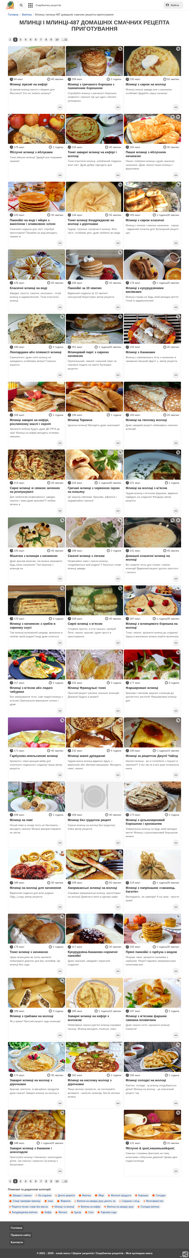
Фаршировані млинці (142, 687)
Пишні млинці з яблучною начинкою (146, 153)
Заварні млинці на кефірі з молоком (88, 1017)
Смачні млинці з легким (86, 555)
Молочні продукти (121, 1195)
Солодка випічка (150, 1207)
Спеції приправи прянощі (26, 1201)
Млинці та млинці (64, 1207)
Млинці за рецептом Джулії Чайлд (152, 755)
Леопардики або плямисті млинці (35, 352)
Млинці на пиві (21, 820)
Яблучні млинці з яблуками (31, 152)
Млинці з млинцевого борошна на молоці (152, 625)
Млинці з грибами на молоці (31, 1016)
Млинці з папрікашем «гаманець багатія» (150, 889)
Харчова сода (108, 1212)
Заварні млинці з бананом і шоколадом (31, 1150)
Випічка (86, 1195)
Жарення (66, 1201)
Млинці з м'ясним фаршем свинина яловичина (146, 1017)
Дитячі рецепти (66, 1195)
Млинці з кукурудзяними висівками (145, 289)
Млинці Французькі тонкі (87, 687)
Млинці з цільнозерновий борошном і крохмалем (145, 821)
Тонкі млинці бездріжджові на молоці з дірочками (91, 222)
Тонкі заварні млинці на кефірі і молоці (92, 153)
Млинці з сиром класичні (145, 220)
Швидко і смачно (22, 1195)
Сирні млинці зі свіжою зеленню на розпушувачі (35, 489)
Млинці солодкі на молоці (146, 1080)
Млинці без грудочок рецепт (89, 820)
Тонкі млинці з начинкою (29, 952)
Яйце (101, 1195)
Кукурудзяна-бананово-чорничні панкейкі (93, 953)
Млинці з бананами (140, 352)
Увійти (175, 5)
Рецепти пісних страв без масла (30, 1207)
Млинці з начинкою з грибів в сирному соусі (32, 625)
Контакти (17, 1242)
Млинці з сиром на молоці (146, 84)
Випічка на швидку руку (120, 1207)
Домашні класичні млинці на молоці (148, 557)
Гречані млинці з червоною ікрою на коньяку (94, 489)
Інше (50, 1201)
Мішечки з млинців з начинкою (34, 555)
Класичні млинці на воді (28, 288)
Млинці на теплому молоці (146, 420)
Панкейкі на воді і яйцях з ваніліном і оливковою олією (33, 222)
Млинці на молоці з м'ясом (146, 488)
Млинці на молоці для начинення (35, 887)
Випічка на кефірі (90, 1207)
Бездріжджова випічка (24, 1212)
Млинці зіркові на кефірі (28, 84)
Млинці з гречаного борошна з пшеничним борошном (91, 86)
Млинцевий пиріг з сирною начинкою (88, 353)
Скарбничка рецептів (48, 5)
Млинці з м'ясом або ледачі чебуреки (31, 689)
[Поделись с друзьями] (185, 1254)
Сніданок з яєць (131, 1201)
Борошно (143, 1195)
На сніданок (44, 1195)
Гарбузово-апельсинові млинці (34, 755)
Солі (90, 1212)
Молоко (63, 1212)
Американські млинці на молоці (92, 887)
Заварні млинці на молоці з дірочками (31, 1082)
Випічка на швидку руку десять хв (96, 1201)
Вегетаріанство (154, 1201)
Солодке (160, 1195)
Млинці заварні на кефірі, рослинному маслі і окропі (30, 421)
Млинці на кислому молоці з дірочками (89, 1082)
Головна (16, 1227)
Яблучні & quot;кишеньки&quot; (150, 1148)
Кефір (48, 1212)
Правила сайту (21, 1235)
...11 (64, 39)
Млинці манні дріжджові (86, 755)
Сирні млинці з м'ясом (85, 623)
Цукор (77, 1212)
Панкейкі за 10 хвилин (85, 288)
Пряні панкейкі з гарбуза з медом (151, 952)
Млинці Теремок (80, 420)
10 (57, 39)
